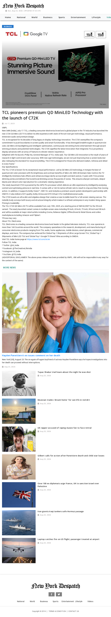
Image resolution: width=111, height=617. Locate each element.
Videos (90, 601)
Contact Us (73, 611)
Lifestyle (78, 601)
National (20, 601)
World (32, 601)
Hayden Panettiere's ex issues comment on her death (31, 355)
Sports (55, 601)
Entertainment (68, 601)
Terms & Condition (57, 611)
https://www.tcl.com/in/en (38, 239)
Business (44, 601)
